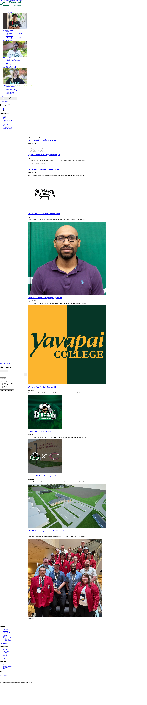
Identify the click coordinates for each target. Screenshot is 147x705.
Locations (5, 124)
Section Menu (4, 113)
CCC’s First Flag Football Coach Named (44, 214)
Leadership (5, 386)
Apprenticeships (10, 93)
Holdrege (5, 654)
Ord (4, 658)
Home (4, 117)
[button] (1, 7)
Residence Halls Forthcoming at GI (42, 476)
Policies (5, 635)
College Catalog (7, 640)
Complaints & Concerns (9, 638)
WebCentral (3, 96)
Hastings (5, 652)
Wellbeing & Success (11, 89)
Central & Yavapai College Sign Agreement (45, 298)
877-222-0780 (3, 675)
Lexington (5, 656)
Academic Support (10, 86)
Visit (7, 63)
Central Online (9, 36)
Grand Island (6, 651)
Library (5, 633)
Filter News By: (4, 371)
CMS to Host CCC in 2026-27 (39, 431)
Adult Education (10, 34)
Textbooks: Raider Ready (12, 66)
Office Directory (7, 632)
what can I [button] (8, 12)
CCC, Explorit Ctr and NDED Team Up (43, 140)
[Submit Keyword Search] (25, 374)
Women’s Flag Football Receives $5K (42, 387)
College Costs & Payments (12, 62)
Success (5, 85)
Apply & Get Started (11, 59)
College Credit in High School (13, 37)
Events (4, 119)
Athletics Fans (6, 669)
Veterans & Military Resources (13, 90)
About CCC (6, 629)
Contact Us (5, 631)
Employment (6, 123)
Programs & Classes (8, 30)
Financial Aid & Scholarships (13, 60)
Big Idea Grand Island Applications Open (44, 155)
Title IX (5, 636)
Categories (3, 378)
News (4, 116)
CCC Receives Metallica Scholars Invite (43, 169)
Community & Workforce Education (15, 33)
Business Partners (7, 127)
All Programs (9, 31)
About (4, 125)
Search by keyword (19, 375)
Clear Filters (10, 390)
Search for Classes (10, 38)
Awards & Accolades (8, 383)
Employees (5, 667)
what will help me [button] (10, 67)
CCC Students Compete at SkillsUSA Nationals (46, 531)
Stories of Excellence (8, 128)
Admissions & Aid (7, 58)
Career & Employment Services (13, 88)
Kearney (5, 655)
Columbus (5, 650)
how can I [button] (7, 40)
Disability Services (10, 92)
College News (6, 384)
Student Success (7, 387)
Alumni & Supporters (8, 664)
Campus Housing (10, 64)
